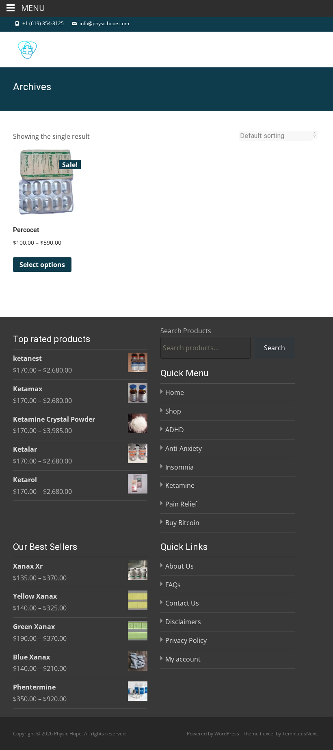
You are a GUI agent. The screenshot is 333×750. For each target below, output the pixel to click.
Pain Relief (181, 504)
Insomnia (179, 467)
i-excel (268, 733)
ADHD (174, 429)
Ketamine (180, 485)
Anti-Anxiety (183, 448)
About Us (179, 566)
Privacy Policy (186, 640)
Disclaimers (183, 621)
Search (274, 347)
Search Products (185, 330)
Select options (42, 264)
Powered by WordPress (213, 733)
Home (174, 392)
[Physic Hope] (20, 48)
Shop (173, 411)
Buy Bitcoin (182, 522)
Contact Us (182, 603)
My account (183, 659)
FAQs (173, 584)
